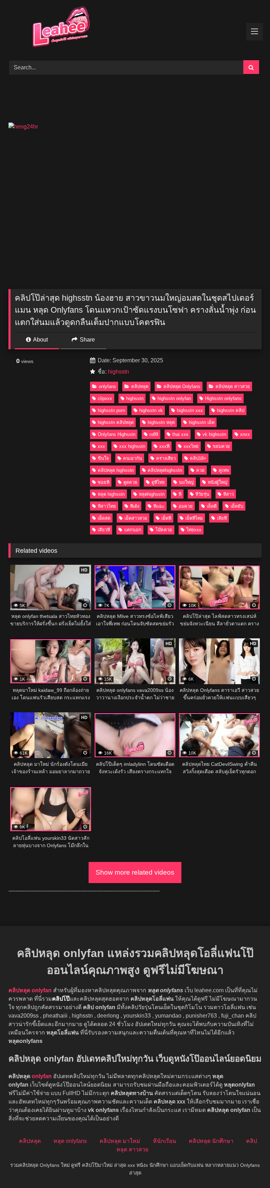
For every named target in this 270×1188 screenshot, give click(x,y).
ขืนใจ (103, 458)
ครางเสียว (166, 458)
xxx (101, 446)
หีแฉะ (159, 506)
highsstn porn (111, 410)
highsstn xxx (190, 410)
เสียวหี (104, 529)
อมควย (186, 506)
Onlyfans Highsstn (116, 434)
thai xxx (180, 434)
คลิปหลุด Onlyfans (181, 386)
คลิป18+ (198, 458)
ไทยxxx (193, 529)
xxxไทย (191, 446)
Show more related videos (135, 872)
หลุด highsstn (111, 494)
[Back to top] (248, 1167)
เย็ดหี (166, 518)
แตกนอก (132, 529)
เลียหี (222, 518)
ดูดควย (130, 482)
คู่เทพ (224, 470)
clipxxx (105, 398)
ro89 (153, 434)
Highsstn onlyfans (223, 398)
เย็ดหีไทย (194, 518)
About (40, 340)
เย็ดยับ (237, 506)
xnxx (245, 434)
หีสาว (228, 494)
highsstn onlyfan (174, 398)
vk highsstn (214, 434)
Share (86, 340)
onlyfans (107, 386)
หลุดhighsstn (152, 494)
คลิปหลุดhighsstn (165, 470)
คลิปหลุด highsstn (116, 470)
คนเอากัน (132, 458)
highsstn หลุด (161, 422)
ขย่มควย (221, 446)
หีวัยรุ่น (202, 494)
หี (180, 494)
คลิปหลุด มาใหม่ (119, 1141)
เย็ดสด (104, 518)
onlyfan (42, 1076)
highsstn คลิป (230, 410)
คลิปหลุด (139, 386)
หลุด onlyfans (70, 1141)
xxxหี (164, 446)
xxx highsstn (132, 446)
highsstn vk (151, 410)
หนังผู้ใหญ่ (217, 482)
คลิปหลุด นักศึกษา (211, 1141)
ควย (200, 470)
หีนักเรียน (164, 1141)
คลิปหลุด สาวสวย (233, 386)
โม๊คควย (163, 529)
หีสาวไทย (107, 506)
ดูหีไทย (158, 482)
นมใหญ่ (186, 482)
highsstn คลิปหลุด (116, 422)
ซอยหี (103, 482)
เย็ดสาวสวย (135, 518)
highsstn (118, 372)
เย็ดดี (212, 506)
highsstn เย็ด (201, 422)
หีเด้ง (134, 506)
